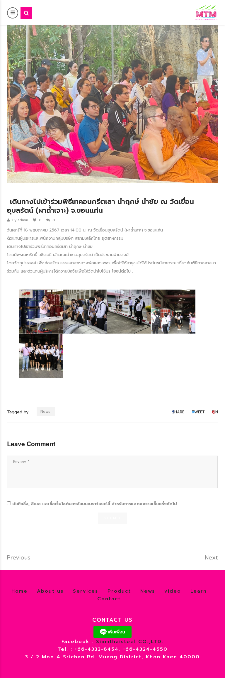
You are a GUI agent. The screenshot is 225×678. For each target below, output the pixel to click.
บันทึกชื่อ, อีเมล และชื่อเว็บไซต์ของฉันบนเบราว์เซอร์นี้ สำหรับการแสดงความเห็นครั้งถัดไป (94, 504)
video (172, 591)
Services (85, 591)
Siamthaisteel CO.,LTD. (129, 641)
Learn (198, 591)
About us (50, 591)
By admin (20, 220)
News (45, 411)
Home (19, 591)
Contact (109, 598)
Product (119, 591)
